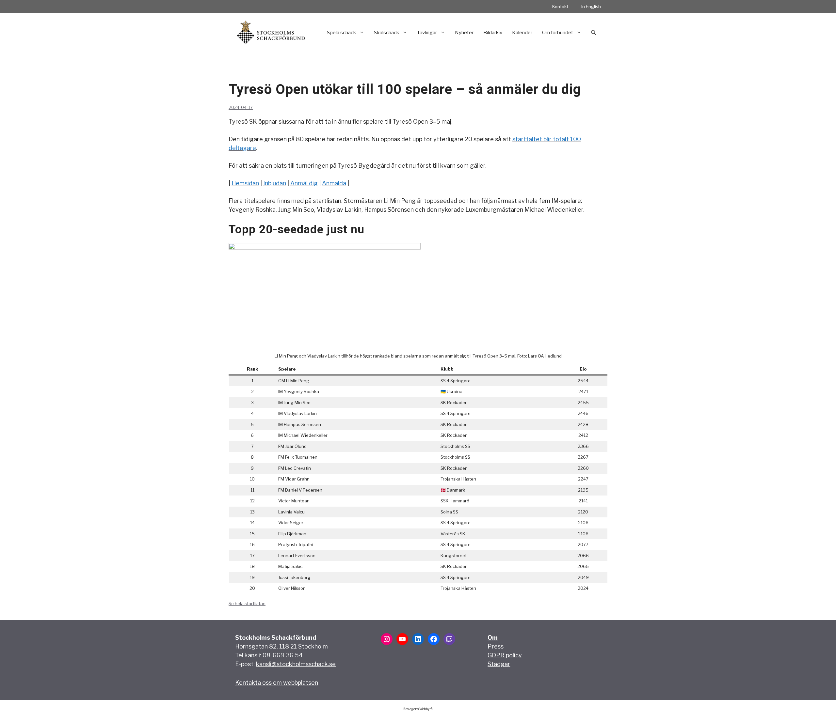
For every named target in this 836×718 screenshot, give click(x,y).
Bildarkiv (492, 33)
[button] (593, 32)
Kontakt (560, 6)
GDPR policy (505, 655)
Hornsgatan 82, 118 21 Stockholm (281, 646)
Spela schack (341, 33)
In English (591, 6)
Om (493, 637)
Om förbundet (557, 33)
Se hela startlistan (247, 603)
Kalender (522, 33)
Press (496, 646)
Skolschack (386, 33)
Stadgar (499, 664)
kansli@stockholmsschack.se (296, 664)
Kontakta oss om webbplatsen (276, 682)
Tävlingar (427, 33)
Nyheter (464, 33)
